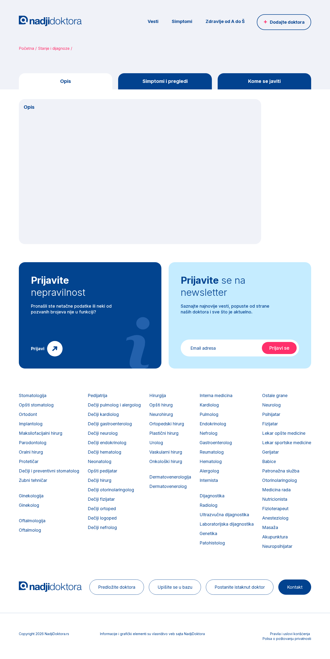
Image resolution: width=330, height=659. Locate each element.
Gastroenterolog (216, 442)
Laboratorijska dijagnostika (227, 524)
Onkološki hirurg (165, 461)
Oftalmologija (32, 520)
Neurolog (271, 404)
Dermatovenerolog (168, 486)
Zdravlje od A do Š (225, 21)
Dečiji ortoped (102, 508)
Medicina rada (276, 489)
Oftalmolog (30, 530)
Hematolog (211, 461)
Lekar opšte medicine (283, 433)
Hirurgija (157, 395)
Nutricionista (274, 499)
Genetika (208, 533)
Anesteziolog (275, 518)
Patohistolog (212, 542)
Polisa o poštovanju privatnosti (287, 639)
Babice (269, 461)
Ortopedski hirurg (166, 423)
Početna (26, 48)
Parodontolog (32, 442)
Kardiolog (209, 404)
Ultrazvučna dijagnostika (224, 514)
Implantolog (31, 423)
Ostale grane (274, 395)
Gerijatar (270, 452)
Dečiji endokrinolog (107, 442)
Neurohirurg (161, 414)
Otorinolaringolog (279, 480)
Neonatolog (99, 461)
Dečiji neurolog (103, 433)
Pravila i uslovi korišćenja (290, 634)
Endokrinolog (213, 423)
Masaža (270, 527)
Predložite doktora (116, 587)
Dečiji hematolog (104, 452)
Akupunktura (275, 536)
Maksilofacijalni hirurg (40, 433)
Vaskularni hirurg (165, 452)
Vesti (153, 21)
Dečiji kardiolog (103, 414)
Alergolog (209, 470)
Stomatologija (32, 395)
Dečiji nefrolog (102, 527)
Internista (209, 480)
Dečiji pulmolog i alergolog (114, 404)
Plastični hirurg (164, 433)
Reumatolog (212, 452)
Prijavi (37, 348)
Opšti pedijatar (102, 470)
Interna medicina (216, 395)
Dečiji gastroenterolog (110, 423)
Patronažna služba (280, 470)
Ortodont (28, 414)
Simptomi (182, 21)
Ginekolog (29, 505)
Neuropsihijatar (277, 546)
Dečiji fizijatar (101, 499)
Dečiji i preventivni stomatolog (49, 470)
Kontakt (294, 587)
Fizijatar (270, 423)
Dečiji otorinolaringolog (111, 489)
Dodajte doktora (287, 22)
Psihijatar (271, 414)
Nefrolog (208, 433)
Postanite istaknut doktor (240, 587)
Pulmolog (209, 414)
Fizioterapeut (275, 508)
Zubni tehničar (33, 480)
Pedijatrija (97, 395)
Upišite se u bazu (175, 587)
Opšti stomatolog (36, 404)
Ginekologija (31, 495)
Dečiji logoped (102, 518)
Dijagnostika (212, 495)
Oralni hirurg (31, 452)
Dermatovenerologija (170, 476)
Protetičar (28, 461)
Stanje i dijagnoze (54, 48)
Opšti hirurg (161, 404)
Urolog (156, 442)
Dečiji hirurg (99, 480)
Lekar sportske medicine (286, 442)
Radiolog (208, 505)
